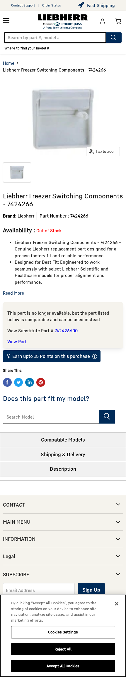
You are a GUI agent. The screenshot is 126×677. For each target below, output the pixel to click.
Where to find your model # (26, 48)
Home (8, 63)
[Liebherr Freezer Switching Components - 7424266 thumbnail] (17, 172)
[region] (63, 635)
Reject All (63, 649)
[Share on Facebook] (7, 382)
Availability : (19, 230)
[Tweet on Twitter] (18, 382)
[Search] (114, 37)
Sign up (91, 590)
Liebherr (26, 215)
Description (63, 469)
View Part (17, 341)
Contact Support (23, 5)
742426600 (66, 330)
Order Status (51, 5)
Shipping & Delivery (63, 454)
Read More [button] (13, 293)
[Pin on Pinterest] (40, 382)
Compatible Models (63, 440)
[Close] (116, 603)
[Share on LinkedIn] (29, 382)
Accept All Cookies (63, 665)
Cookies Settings (63, 632)
